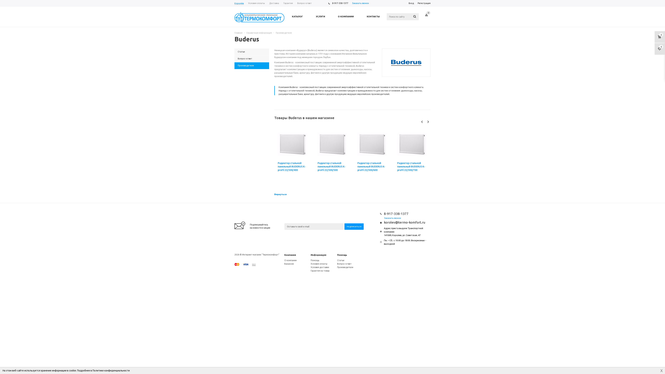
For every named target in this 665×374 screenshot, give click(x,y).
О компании (290, 260)
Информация (318, 255)
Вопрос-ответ (344, 264)
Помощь (342, 255)
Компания (290, 255)
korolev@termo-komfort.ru (404, 222)
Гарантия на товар (320, 271)
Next (428, 121)
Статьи (340, 260)
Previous (422, 121)
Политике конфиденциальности (111, 370)
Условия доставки (320, 267)
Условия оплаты (319, 264)
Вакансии (289, 264)
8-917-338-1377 (340, 3)
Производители (345, 267)
